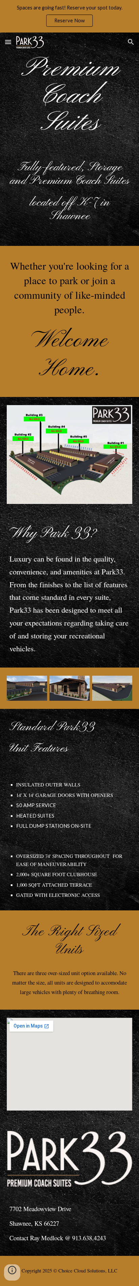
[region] (69, 16)
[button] (8, 42)
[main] (69, 96)
